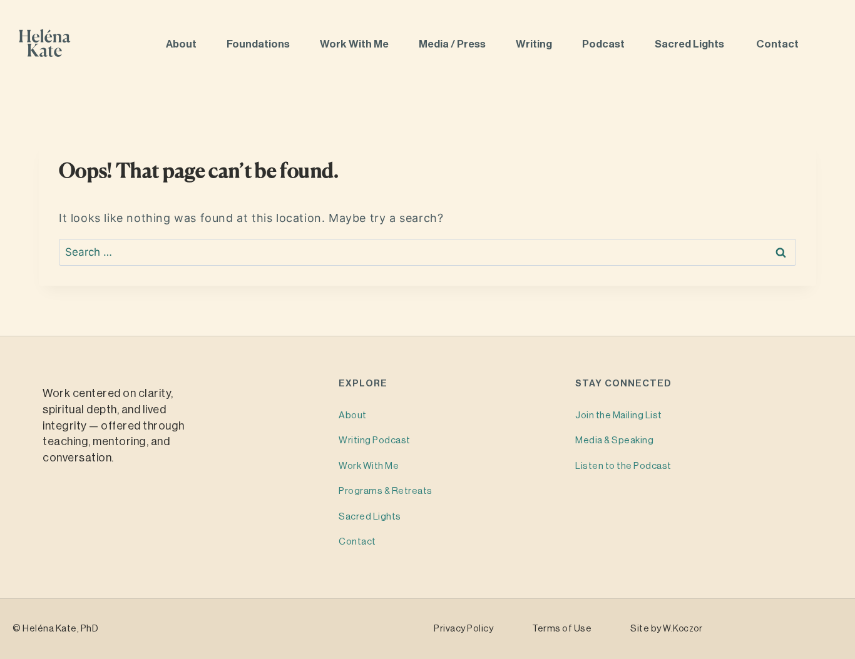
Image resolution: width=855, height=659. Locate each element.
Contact (778, 44)
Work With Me (355, 44)
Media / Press (453, 44)
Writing (535, 44)
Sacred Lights (691, 44)
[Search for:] (427, 252)
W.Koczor (682, 629)
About (182, 44)
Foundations (259, 44)
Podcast (604, 44)
